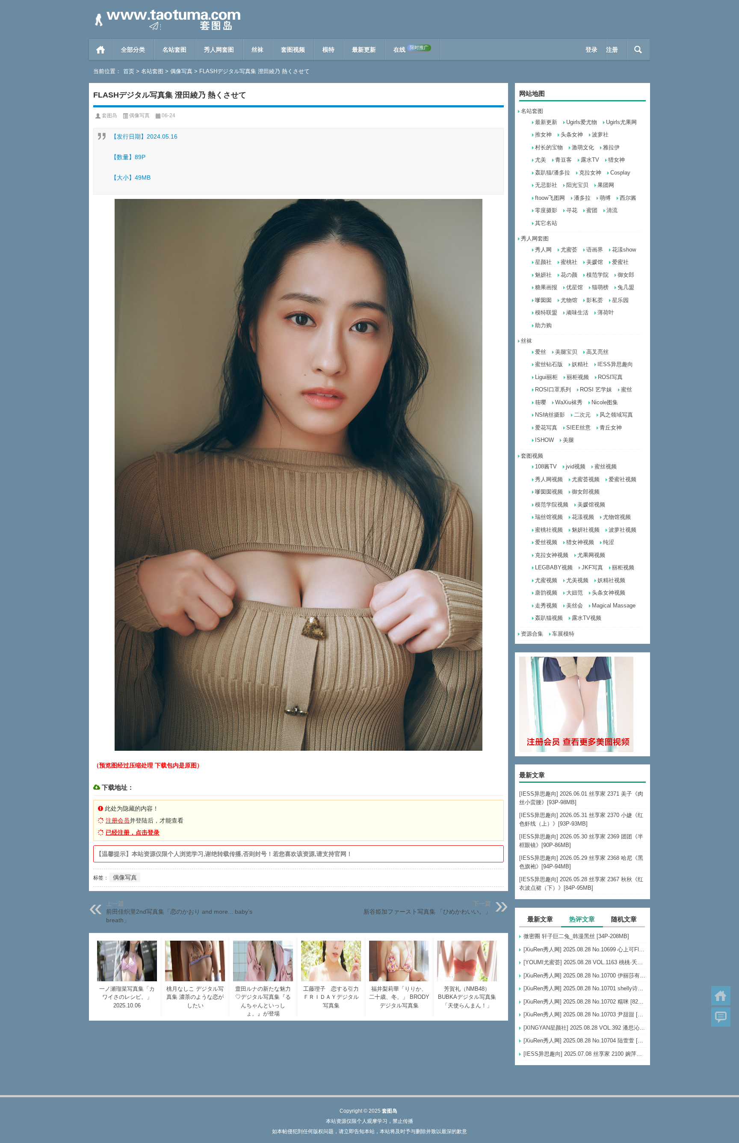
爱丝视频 (546, 542)
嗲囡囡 (543, 300)
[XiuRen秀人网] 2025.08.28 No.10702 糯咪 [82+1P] (584, 1001)
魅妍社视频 (586, 530)
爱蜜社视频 (622, 479)
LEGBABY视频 (554, 567)
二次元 (582, 415)
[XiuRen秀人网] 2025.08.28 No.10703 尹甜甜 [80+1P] (584, 1014)
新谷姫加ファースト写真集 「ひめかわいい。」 (427, 911)
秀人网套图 (219, 49)
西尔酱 (628, 198)
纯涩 (608, 542)
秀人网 (543, 249)
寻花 (571, 210)
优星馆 (574, 287)
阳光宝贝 (577, 185)
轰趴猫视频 (549, 618)
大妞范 (574, 592)
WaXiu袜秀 (568, 402)
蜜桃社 (569, 262)
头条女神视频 (608, 592)
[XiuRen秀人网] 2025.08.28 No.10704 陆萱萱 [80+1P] (584, 1040)
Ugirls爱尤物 (581, 122)
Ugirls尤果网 (621, 122)
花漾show (624, 249)
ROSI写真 (610, 377)
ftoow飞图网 (550, 198)
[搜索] (638, 49)
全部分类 (133, 49)
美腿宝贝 (566, 352)
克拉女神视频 (551, 555)
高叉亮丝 (597, 352)
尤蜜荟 (569, 249)
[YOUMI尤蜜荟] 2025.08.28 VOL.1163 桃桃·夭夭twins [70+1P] (584, 962)
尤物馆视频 (617, 517)
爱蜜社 (620, 262)
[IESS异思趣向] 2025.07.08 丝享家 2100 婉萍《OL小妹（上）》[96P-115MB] (584, 1054)
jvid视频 (575, 466)
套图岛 (109, 115)
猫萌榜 (600, 287)
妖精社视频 (611, 580)
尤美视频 (577, 580)
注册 (612, 49)
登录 (591, 49)
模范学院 (597, 275)
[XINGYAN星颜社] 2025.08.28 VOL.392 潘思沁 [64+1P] (584, 1028)
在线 (411, 49)
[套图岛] (166, 11)
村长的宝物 (549, 147)
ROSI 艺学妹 (596, 389)
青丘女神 (611, 427)
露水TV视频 (586, 618)
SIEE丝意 (578, 427)
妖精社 (580, 364)
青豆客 (563, 160)
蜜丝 (626, 389)
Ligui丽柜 (546, 377)
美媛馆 (594, 262)
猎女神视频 (580, 542)
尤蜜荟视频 (586, 479)
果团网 (605, 185)
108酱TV (546, 466)
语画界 (594, 249)
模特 (328, 49)
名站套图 (174, 49)
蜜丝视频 (605, 466)
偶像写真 (181, 71)
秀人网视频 (549, 479)
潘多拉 (582, 198)
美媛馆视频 (591, 504)
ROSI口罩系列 (553, 389)
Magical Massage (614, 605)
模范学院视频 (551, 504)
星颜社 (543, 262)
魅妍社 (543, 275)
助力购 (543, 325)
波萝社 (600, 134)
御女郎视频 (586, 492)
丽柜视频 (578, 377)
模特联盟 (546, 312)
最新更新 (364, 49)
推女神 (543, 134)
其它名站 (546, 223)
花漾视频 (583, 517)
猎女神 (616, 160)
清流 (612, 210)
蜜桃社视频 (549, 530)
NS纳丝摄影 (550, 415)
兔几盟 (626, 287)
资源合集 (532, 634)
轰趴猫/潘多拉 (552, 172)
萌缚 (605, 198)
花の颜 (569, 275)
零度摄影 (546, 210)
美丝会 (574, 605)
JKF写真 (592, 567)
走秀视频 (546, 605)
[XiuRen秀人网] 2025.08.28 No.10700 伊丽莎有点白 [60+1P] (584, 975)
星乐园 (620, 300)
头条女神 (572, 134)
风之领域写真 (616, 415)
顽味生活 (577, 312)
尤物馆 (569, 300)
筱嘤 (540, 402)
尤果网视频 (591, 555)
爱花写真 (546, 427)
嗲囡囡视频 (549, 492)
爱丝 (540, 352)
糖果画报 (546, 287)
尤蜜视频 (546, 580)
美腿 (568, 440)
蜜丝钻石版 (549, 364)
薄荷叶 (605, 312)
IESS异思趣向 (615, 364)
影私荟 (594, 300)
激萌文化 (583, 147)
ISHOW (544, 440)
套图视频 (293, 49)
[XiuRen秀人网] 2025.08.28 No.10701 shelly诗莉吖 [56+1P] (584, 988)
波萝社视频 (622, 530)
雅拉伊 (611, 147)
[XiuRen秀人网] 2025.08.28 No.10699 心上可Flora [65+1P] (584, 949)
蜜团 (591, 210)
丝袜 (257, 49)
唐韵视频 (546, 592)
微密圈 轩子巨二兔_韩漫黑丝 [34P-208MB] (576, 936)
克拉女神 (590, 172)
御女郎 (626, 275)
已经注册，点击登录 (133, 832)
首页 (100, 49)
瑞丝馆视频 (549, 517)
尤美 (540, 160)
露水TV (590, 160)
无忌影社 (546, 185)
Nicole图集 (604, 402)
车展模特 (563, 634)
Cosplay (620, 172)
